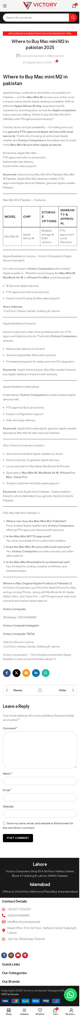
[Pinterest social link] (25, 955)
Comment (10, 728)
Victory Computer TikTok (19, 634)
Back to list (40, 690)
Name (8, 773)
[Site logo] (40, 5)
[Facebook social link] (7, 673)
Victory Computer (14, 609)
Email (7, 790)
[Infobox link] (40, 870)
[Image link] (30, 1001)
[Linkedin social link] (36, 673)
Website (8, 806)
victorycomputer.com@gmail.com (42, 56)
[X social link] (16, 673)
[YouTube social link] (18, 955)
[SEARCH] (73, 17)
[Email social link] (26, 673)
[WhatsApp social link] (46, 673)
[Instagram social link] (11, 955)
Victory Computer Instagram (21, 625)
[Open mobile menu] (5, 6)
